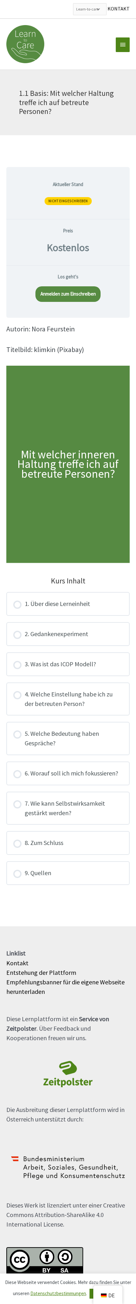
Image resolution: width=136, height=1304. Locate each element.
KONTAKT (119, 8)
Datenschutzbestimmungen (58, 1293)
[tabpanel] (68, 443)
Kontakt (17, 963)
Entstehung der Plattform (41, 972)
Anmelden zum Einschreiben (68, 294)
